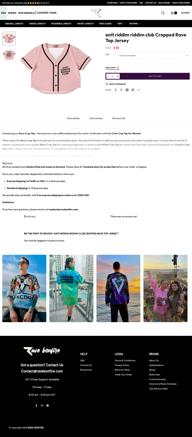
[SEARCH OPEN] (163, 13)
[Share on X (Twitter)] (127, 90)
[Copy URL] (138, 90)
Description (73, 118)
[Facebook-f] (36, 405)
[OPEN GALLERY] (55, 68)
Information (96, 118)
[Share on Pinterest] (121, 90)
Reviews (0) (118, 118)
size (107, 54)
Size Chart (110, 68)
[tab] (73, 118)
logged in (42, 240)
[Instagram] (42, 405)
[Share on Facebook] (115, 90)
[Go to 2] (9, 55)
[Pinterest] (47, 405)
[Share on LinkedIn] (132, 90)
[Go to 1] (9, 38)
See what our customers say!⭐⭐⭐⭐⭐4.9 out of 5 (25, 3)
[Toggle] (7, 163)
